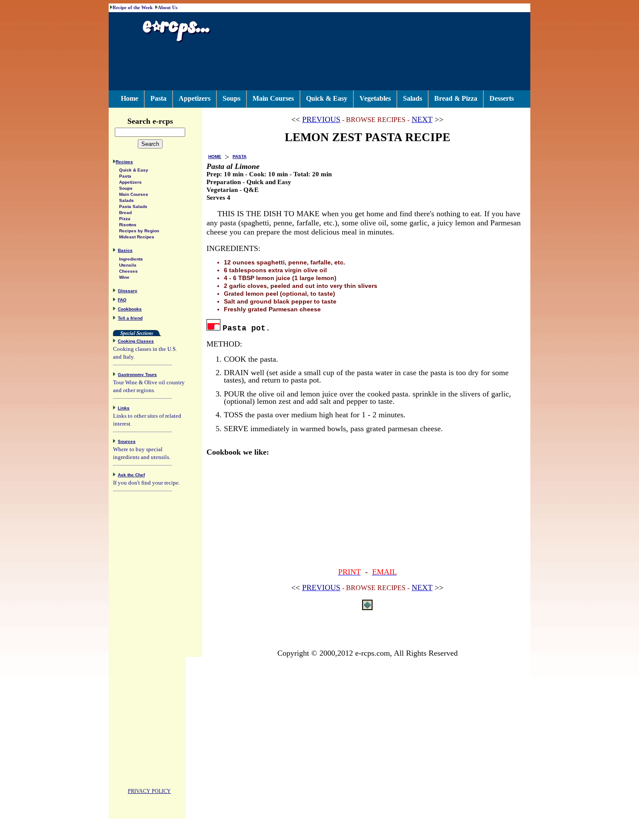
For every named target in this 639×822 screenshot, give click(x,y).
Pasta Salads (133, 206)
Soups (231, 98)
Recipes (124, 161)
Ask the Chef (131, 474)
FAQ (122, 299)
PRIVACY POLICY (149, 791)
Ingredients (131, 259)
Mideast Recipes (136, 236)
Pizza (124, 218)
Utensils (127, 265)
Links (124, 408)
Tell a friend (130, 318)
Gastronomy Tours (137, 374)
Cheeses (128, 271)
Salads (412, 98)
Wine (124, 277)
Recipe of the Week (133, 7)
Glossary (127, 290)
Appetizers (194, 98)
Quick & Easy (326, 98)
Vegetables (375, 98)
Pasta (158, 98)
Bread (125, 212)
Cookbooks (130, 309)
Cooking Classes (136, 341)
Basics (125, 250)
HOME (214, 156)
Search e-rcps (150, 121)
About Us (167, 7)
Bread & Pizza (455, 98)
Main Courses (273, 98)
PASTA (239, 156)
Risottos (127, 224)
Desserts (501, 98)
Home (129, 98)
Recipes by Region (139, 230)
